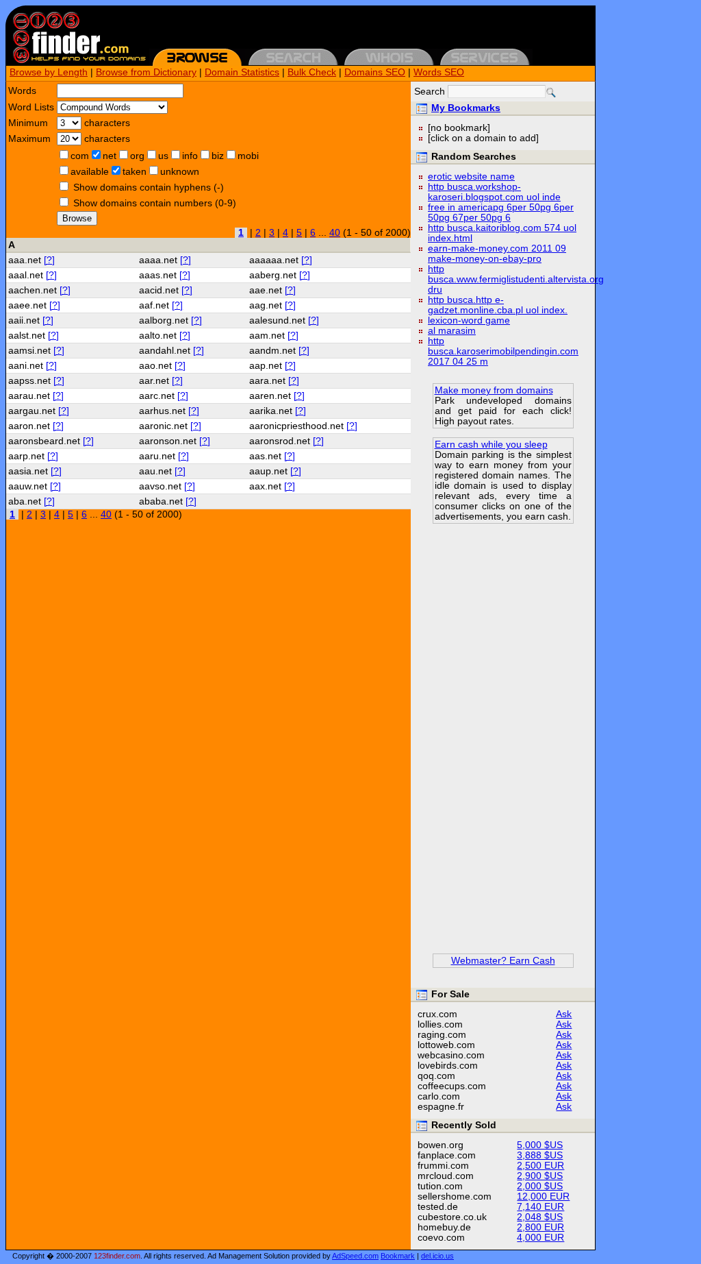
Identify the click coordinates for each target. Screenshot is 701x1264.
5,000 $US (540, 1145)
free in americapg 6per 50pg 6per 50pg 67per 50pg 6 (501, 212)
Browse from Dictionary (146, 72)
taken (134, 172)
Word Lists (31, 107)
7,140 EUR (540, 1207)
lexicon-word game (469, 320)
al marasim (452, 331)
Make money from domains (494, 390)
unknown (179, 172)
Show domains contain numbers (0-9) (154, 203)
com (80, 156)
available (90, 172)
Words (22, 91)
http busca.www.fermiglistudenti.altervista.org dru (516, 279)
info (190, 156)
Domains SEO (374, 72)
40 (334, 233)
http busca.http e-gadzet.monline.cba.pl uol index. (498, 305)
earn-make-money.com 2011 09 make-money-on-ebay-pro (497, 253)
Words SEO (438, 72)
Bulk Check (312, 72)
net (109, 156)
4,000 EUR (540, 1237)
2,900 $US (540, 1176)
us (163, 156)
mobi (248, 156)
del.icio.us (437, 1256)
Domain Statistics (242, 72)
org (137, 156)
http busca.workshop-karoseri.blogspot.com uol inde (494, 192)
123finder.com (117, 1256)
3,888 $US (540, 1155)
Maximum (29, 139)
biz (218, 156)
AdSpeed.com (355, 1256)
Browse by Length (49, 72)
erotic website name (471, 176)
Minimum (28, 123)
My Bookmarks (465, 108)
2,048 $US (540, 1217)
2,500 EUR (540, 1165)
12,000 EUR (543, 1196)
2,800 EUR (540, 1227)
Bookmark (398, 1256)
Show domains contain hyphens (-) (148, 187)
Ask (564, 1014)
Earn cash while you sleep (491, 444)
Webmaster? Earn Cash (503, 961)
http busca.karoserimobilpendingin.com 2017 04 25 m (503, 351)
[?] (49, 260)
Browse (77, 218)
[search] (551, 92)
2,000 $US (540, 1186)
